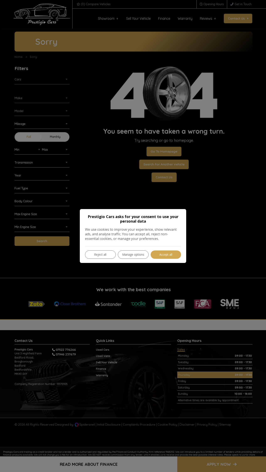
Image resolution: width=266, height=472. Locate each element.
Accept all (165, 254)
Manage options (133, 254)
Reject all (100, 254)
